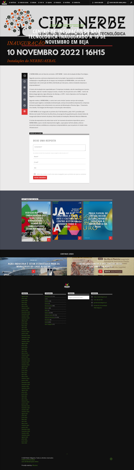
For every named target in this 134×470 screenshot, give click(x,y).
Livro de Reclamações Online (30, 461)
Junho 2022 (24, 394)
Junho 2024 (24, 347)
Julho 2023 (24, 368)
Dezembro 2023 (26, 359)
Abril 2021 (24, 421)
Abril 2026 (24, 304)
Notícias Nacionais (78, 26)
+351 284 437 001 (98, 299)
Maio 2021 (24, 419)
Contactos (77, 2)
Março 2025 (25, 329)
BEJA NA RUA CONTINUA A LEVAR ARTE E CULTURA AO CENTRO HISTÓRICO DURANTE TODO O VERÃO (67, 220)
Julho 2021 (24, 415)
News (46, 310)
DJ (45, 298)
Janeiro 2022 (25, 404)
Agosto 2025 (25, 320)
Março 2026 (25, 306)
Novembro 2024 (26, 337)
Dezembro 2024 (26, 335)
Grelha (34, 2)
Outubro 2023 (25, 363)
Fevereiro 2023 (25, 378)
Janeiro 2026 (25, 310)
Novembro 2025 (26, 314)
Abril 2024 (24, 351)
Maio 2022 (24, 396)
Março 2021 (25, 423)
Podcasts (58, 2)
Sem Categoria (48, 324)
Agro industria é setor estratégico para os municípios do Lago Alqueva (34, 265)
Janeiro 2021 (25, 427)
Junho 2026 (24, 300)
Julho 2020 (24, 439)
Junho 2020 (24, 441)
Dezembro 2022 (26, 382)
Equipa (50, 2)
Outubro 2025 (25, 316)
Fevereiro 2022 (25, 402)
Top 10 (42, 2)
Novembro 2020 (26, 431)
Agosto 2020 (25, 437)
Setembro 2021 (25, 411)
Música (47, 308)
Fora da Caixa (24, 2)
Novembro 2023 (26, 361)
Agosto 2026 (25, 296)
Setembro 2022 (25, 388)
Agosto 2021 (25, 413)
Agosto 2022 (25, 390)
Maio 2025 (24, 325)
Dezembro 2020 (26, 429)
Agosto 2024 (25, 343)
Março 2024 (25, 353)
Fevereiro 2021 (25, 425)
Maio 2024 (24, 349)
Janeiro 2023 (25, 380)
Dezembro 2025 (26, 312)
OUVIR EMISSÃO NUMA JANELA (117, 2)
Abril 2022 (24, 398)
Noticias (59, 26)
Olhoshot (35, 465)
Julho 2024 (24, 345)
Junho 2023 (24, 370)
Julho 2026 (24, 298)
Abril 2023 (24, 374)
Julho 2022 (24, 392)
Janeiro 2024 (25, 357)
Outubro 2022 (25, 386)
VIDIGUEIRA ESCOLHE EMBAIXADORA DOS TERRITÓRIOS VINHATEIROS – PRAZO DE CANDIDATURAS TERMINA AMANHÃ (36, 220)
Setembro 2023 (25, 365)
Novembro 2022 (26, 384)
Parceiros (47, 319)
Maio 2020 (24, 443)
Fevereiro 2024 (25, 355)
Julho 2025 (24, 322)
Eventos (47, 301)
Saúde (46, 322)
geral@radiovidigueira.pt (100, 302)
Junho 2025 (24, 324)
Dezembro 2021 (26, 406)
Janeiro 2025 (25, 333)
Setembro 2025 (25, 318)
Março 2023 (25, 376)
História (67, 2)
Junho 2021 (24, 417)
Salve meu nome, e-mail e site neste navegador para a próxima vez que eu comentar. (61, 174)
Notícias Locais (67, 26)
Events (46, 303)
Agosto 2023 (25, 366)
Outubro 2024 (25, 339)
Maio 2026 (24, 302)
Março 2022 (25, 400)
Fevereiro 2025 (25, 331)
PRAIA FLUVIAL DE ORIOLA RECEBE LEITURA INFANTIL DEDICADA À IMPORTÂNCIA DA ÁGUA (98, 220)
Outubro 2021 (25, 409)
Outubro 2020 (25, 433)
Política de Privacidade (28, 460)
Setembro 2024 (25, 341)
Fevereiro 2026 (25, 308)
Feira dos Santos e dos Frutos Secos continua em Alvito (101, 265)
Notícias (13, 2)
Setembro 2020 (25, 435)
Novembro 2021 (26, 408)
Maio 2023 (24, 372)
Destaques (53, 26)
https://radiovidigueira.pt (100, 297)
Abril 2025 (24, 327)
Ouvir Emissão (98, 2)
